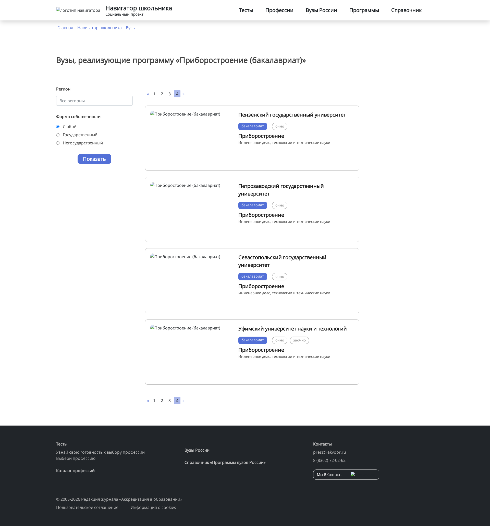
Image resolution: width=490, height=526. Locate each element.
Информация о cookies (153, 507)
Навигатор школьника (99, 27)
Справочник (406, 10)
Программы (364, 10)
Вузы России (321, 10)
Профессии (279, 10)
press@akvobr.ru (329, 452)
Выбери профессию (75, 458)
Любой (70, 126)
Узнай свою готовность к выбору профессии (100, 452)
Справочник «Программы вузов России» (225, 462)
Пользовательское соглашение (87, 507)
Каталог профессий (75, 470)
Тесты (246, 10)
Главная (65, 27)
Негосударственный (83, 143)
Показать (94, 158)
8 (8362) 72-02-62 (329, 460)
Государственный (80, 135)
